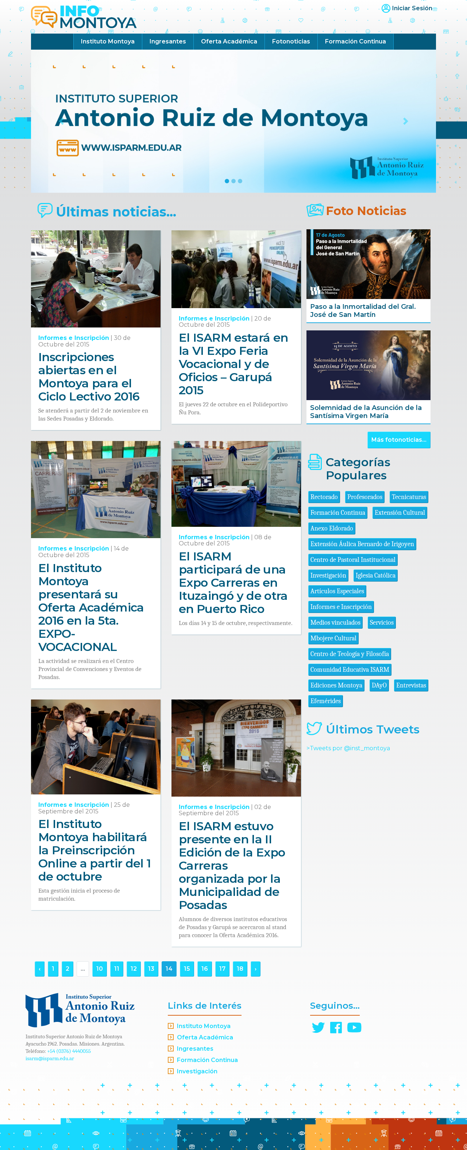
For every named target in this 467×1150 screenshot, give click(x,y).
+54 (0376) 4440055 (69, 1051)
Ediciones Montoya (336, 685)
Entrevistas (411, 685)
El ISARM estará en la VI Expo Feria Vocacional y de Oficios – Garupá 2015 (233, 363)
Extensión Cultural (400, 513)
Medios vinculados (335, 622)
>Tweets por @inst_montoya (348, 748)
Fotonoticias (291, 41)
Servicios (382, 622)
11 (116, 968)
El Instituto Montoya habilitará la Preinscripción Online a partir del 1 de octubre (94, 850)
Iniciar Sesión (412, 8)
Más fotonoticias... (399, 439)
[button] (61, 121)
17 (222, 968)
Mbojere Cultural (333, 638)
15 (187, 968)
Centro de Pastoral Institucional (352, 560)
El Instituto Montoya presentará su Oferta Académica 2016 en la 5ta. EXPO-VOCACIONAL (91, 607)
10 (99, 968)
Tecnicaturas (409, 497)
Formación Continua (355, 41)
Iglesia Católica (375, 575)
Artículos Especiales (337, 591)
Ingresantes (168, 41)
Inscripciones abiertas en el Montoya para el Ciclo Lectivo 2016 (88, 376)
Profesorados (364, 497)
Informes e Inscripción (73, 337)
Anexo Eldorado (331, 528)
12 (134, 968)
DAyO (379, 685)
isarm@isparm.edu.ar (50, 1058)
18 (240, 968)
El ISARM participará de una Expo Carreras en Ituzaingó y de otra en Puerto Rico (233, 582)
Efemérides (325, 701)
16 (204, 968)
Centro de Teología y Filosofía (349, 654)
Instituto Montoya (108, 41)
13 (151, 968)
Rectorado (324, 497)
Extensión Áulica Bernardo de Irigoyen (362, 544)
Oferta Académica (229, 41)
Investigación (328, 575)
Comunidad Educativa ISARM (349, 670)
